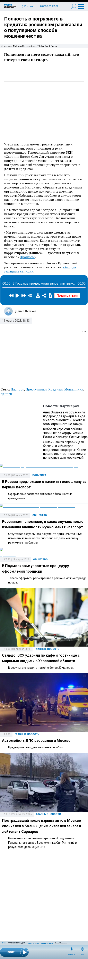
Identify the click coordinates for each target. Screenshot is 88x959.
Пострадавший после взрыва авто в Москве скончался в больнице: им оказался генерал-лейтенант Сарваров (42, 826)
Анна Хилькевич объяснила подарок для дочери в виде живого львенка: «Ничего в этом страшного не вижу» (64, 418)
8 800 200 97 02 (49, 6)
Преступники (36, 389)
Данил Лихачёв (25, 311)
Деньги (6, 394)
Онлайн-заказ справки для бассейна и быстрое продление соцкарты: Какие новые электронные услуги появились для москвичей (64, 450)
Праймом (27, 257)
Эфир (83, 954)
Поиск (73, 6)
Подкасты (72, 954)
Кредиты (55, 389)
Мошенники (73, 389)
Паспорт (17, 389)
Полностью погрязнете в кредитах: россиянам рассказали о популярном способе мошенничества (43, 27)
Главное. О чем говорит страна (40, 943)
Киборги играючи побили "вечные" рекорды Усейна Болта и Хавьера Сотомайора (65, 433)
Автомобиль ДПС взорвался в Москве (36, 740)
